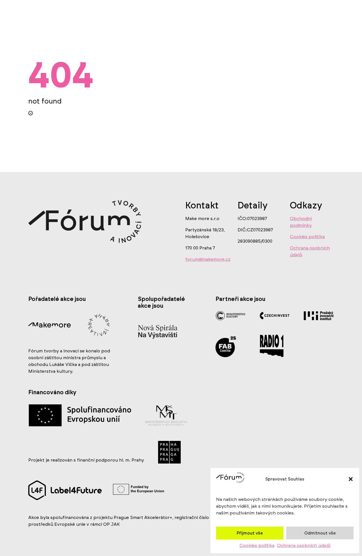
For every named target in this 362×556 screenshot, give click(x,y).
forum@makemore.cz (207, 259)
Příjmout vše (250, 533)
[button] (351, 479)
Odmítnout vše (320, 533)
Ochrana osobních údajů (303, 545)
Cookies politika (257, 545)
